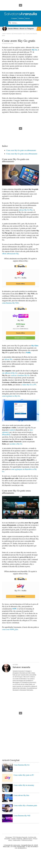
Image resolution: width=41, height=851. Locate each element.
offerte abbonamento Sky (10, 253)
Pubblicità (19, 838)
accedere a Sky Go (16, 444)
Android (12, 430)
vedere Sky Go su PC (29, 384)
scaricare (14, 375)
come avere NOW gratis (10, 629)
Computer (14, 18)
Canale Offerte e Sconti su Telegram (21, 28)
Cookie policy (16, 840)
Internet (27, 18)
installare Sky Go (24, 375)
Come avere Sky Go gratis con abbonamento (21, 150)
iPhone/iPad (6, 434)
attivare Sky (8, 359)
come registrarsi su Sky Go (11, 396)
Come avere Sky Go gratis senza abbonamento (21, 154)
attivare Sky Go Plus (26, 210)
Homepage (8, 837)
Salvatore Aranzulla (8, 43)
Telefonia (21, 18)
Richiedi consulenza (20, 338)
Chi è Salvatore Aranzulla (20, 837)
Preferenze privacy (26, 840)
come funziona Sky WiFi (10, 303)
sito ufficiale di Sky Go (9, 373)
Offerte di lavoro (27, 838)
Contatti (13, 838)
